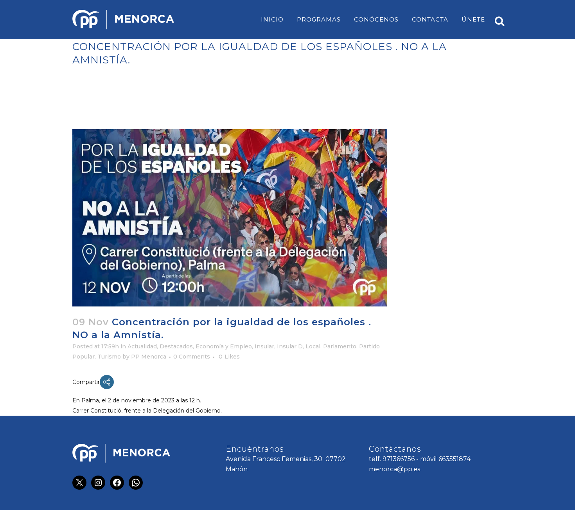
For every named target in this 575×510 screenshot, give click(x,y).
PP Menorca (148, 356)
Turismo (109, 356)
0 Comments (191, 356)
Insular (264, 346)
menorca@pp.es (394, 469)
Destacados (176, 346)
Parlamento (339, 346)
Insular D (290, 346)
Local (312, 346)
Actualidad (142, 346)
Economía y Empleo (224, 346)
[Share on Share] (107, 382)
